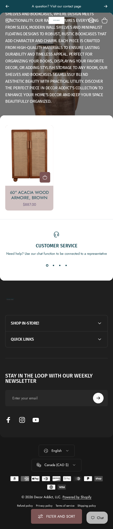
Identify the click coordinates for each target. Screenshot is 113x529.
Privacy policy (44, 506)
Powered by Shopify (77, 496)
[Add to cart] (45, 177)
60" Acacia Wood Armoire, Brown (29, 195)
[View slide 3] (59, 265)
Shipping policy (87, 506)
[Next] (105, 6)
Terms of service (65, 506)
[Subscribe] (98, 398)
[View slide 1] (47, 265)
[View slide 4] (66, 265)
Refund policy (25, 506)
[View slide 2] (53, 265)
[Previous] (7, 6)
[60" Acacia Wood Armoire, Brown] (29, 155)
